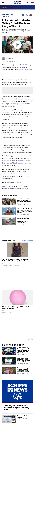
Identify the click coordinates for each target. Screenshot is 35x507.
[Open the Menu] (2, 2)
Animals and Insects (7, 15)
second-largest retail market (19, 104)
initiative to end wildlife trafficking (14, 161)
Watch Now (30, 2)
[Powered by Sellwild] (30, 339)
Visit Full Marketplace (27, 240)
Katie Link (11, 58)
